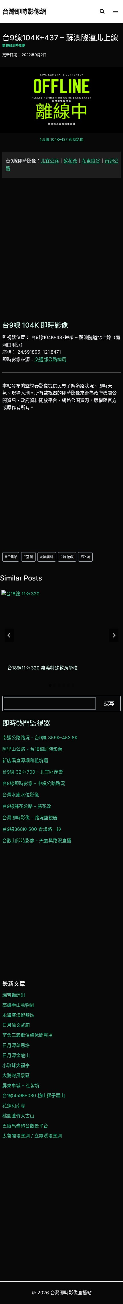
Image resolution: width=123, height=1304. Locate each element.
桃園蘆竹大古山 (18, 1116)
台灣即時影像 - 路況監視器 (29, 818)
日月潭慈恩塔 (16, 1045)
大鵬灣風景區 (16, 1075)
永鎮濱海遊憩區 (18, 1015)
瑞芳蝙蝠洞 (13, 995)
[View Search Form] (102, 11)
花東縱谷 (91, 161)
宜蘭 (28, 556)
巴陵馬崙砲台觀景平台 (25, 1126)
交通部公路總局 (50, 359)
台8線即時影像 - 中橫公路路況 (33, 783)
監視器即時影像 (13, 45)
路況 (85, 556)
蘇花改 (70, 161)
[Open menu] (115, 11)
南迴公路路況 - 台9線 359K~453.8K (40, 737)
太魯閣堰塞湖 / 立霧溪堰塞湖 (32, 1136)
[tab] (50, 685)
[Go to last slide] (9, 635)
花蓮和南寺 (13, 1106)
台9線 (11, 556)
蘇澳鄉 (46, 556)
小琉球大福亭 (16, 1065)
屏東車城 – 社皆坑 (20, 1085)
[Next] (113, 635)
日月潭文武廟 (16, 1025)
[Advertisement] (61, 248)
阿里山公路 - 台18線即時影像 (32, 749)
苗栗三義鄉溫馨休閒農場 (27, 1035)
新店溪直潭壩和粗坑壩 (25, 760)
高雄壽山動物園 (18, 1005)
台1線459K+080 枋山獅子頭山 (33, 1095)
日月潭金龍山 (16, 1055)
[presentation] (60, 623)
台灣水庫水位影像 (20, 795)
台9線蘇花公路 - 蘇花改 (26, 806)
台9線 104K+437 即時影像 (61, 139)
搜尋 (109, 703)
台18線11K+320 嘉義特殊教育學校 (42, 668)
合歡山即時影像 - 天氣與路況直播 (36, 840)
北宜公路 (50, 161)
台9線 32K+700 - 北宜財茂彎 (32, 772)
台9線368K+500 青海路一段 (31, 829)
